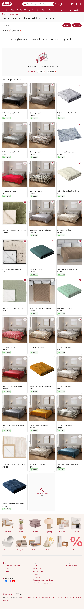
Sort (67, 25)
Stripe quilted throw (37, 113)
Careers (7, 571)
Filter (78, 25)
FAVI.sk (29, 597)
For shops (36, 577)
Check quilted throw (64, 308)
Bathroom (52, 10)
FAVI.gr (78, 597)
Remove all (31, 71)
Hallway (62, 550)
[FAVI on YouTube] (13, 581)
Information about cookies (42, 583)
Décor (13, 10)
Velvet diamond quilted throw (68, 113)
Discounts (76, 550)
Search (57, 4)
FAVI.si (5, 600)
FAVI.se (66, 597)
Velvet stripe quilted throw (12, 113)
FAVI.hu (48, 597)
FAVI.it (60, 597)
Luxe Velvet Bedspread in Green (14, 230)
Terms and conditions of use (43, 580)
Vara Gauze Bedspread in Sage (13, 308)
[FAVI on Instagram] (10, 581)
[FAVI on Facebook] (6, 581)
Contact (8, 568)
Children (49, 550)
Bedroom (35, 550)
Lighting (27, 10)
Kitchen (44, 10)
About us (36, 565)
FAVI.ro (41, 597)
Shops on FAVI (38, 568)
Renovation (36, 10)
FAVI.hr (54, 597)
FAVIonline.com (8, 594)
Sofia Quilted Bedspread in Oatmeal (15, 464)
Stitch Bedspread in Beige (11, 269)
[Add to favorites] (25, 84)
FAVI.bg (72, 597)
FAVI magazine (38, 574)
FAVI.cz (23, 597)
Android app (72, 565)
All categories (74, 10)
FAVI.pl (35, 597)
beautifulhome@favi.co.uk (16, 565)
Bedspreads (14, 14)
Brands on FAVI (38, 571)
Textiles (20, 10)
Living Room (62, 10)
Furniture (5, 10)
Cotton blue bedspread (65, 152)
